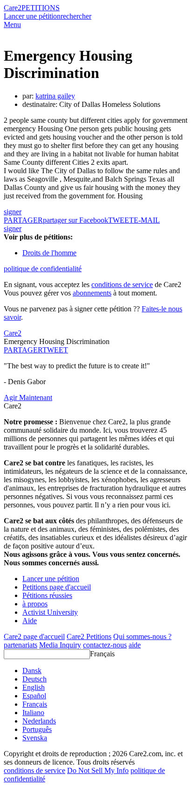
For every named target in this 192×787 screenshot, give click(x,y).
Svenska (34, 738)
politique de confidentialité (43, 269)
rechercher (76, 16)
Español (34, 696)
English (33, 687)
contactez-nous (105, 645)
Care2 (12, 8)
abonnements (92, 293)
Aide (29, 621)
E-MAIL (147, 220)
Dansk (31, 671)
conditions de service (122, 284)
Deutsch (34, 679)
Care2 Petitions (89, 636)
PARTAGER (23, 350)
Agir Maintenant (28, 397)
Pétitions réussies (47, 595)
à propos (35, 604)
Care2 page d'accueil (34, 636)
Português (37, 729)
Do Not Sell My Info (98, 770)
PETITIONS (40, 8)
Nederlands (39, 721)
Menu (12, 24)
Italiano (33, 713)
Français (102, 654)
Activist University (50, 612)
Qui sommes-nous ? (142, 636)
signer (12, 212)
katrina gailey (55, 96)
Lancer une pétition (32, 16)
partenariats (20, 645)
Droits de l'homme (49, 253)
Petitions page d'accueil (56, 587)
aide (135, 645)
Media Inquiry (60, 645)
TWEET (121, 220)
